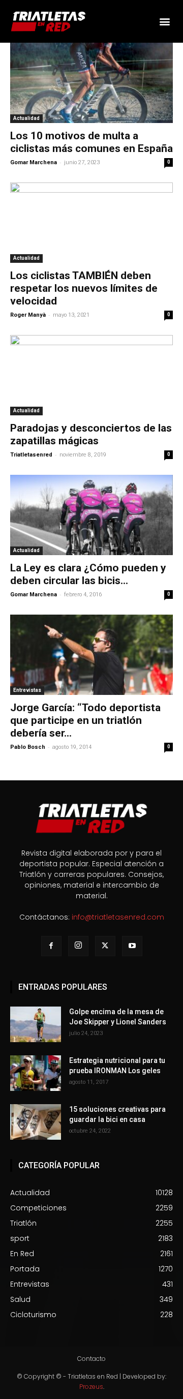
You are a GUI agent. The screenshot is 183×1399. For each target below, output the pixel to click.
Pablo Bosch (27, 747)
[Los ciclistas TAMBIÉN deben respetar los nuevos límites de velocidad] (91, 223)
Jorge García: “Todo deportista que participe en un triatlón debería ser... (85, 720)
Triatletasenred (31, 454)
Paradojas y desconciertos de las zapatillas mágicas (91, 434)
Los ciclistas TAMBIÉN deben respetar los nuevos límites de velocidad (84, 288)
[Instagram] (78, 946)
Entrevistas (27, 690)
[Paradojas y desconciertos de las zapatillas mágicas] (91, 375)
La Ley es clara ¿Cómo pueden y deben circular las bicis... (88, 574)
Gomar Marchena (33, 162)
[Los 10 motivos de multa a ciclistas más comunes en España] (91, 83)
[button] (164, 21)
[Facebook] (51, 946)
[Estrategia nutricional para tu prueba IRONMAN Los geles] (35, 1073)
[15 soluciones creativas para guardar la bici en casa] (35, 1122)
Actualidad (26, 118)
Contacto (91, 1358)
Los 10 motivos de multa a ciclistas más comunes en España (91, 142)
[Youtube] (132, 946)
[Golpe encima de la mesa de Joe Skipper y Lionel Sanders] (35, 1024)
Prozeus (91, 1386)
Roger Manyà (28, 315)
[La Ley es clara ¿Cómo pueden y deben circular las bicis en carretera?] (91, 515)
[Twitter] (105, 946)
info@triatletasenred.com (118, 917)
